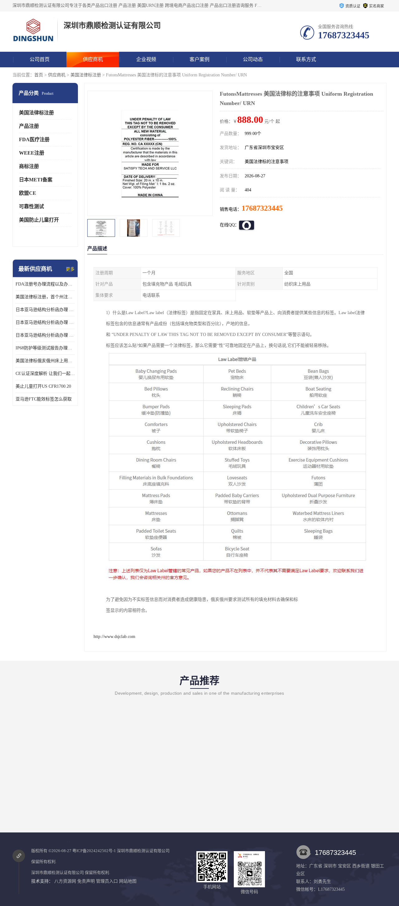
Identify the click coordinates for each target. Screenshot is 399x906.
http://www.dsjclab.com (114, 636)
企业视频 (146, 59)
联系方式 (306, 59)
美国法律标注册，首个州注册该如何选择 (45, 297)
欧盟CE (27, 193)
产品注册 (29, 126)
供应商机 (93, 59)
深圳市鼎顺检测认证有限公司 (143, 850)
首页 (38, 75)
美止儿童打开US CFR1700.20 (43, 386)
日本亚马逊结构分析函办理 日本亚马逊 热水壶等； (45, 322)
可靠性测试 (31, 206)
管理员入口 (107, 881)
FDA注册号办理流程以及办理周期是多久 (45, 284)
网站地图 (128, 881)
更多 (70, 269)
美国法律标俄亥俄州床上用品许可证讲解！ (45, 360)
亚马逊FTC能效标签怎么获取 (44, 399)
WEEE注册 (31, 153)
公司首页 (40, 59)
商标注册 (29, 166)
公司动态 (253, 59)
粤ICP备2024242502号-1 (94, 850)
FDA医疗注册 (34, 139)
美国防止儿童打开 (39, 220)
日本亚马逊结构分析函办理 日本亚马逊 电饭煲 (45, 309)
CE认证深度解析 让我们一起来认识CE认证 (45, 373)
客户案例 (199, 59)
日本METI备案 (35, 179)
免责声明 (86, 881)
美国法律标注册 (85, 75)
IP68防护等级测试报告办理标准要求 (45, 348)
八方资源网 (65, 881)
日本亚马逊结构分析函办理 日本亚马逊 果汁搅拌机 (45, 335)
